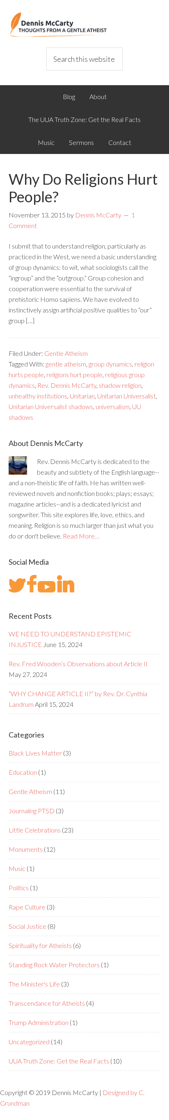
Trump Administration (39, 1022)
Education (23, 772)
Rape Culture (27, 907)
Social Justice (27, 926)
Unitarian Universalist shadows (51, 406)
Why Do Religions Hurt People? (83, 188)
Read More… (81, 536)
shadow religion (120, 385)
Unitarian (82, 396)
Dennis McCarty (85, 24)
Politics (19, 887)
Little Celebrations (35, 830)
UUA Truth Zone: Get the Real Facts (59, 1061)
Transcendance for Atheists (47, 1003)
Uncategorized (29, 1041)
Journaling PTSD (32, 811)
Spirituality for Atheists (40, 945)
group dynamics (110, 364)
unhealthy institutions (38, 396)
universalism (113, 406)
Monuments (26, 849)
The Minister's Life (34, 984)
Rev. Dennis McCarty (66, 385)
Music (17, 868)
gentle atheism (66, 364)
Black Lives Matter (35, 753)
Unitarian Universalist (126, 396)
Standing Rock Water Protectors (54, 964)
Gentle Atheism (66, 353)
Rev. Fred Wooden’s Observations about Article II (78, 663)
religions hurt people (74, 374)
